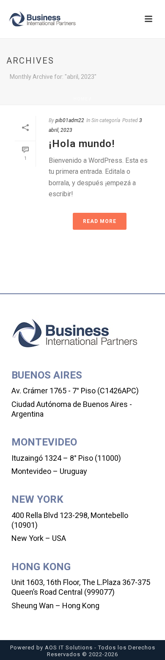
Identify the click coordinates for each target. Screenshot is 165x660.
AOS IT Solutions (69, 647)
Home (81, 99)
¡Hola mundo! (82, 144)
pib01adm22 (69, 120)
